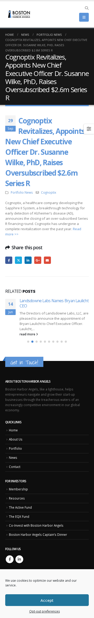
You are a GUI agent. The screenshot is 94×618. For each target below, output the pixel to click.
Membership (18, 489)
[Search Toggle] (86, 8)
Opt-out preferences (44, 611)
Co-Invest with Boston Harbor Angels (36, 526)
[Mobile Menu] (84, 17)
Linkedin (19, 559)
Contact (14, 467)
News (13, 457)
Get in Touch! (24, 362)
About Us (15, 439)
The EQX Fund (19, 516)
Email (47, 260)
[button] (28, 341)
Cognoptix (48, 192)
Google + (37, 260)
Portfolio (15, 448)
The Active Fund (20, 507)
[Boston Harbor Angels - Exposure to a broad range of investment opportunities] (19, 14)
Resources (17, 498)
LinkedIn (28, 260)
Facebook (8, 260)
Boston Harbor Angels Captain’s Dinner (38, 534)
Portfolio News (22, 192)
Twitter (18, 260)
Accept (47, 600)
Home (13, 430)
